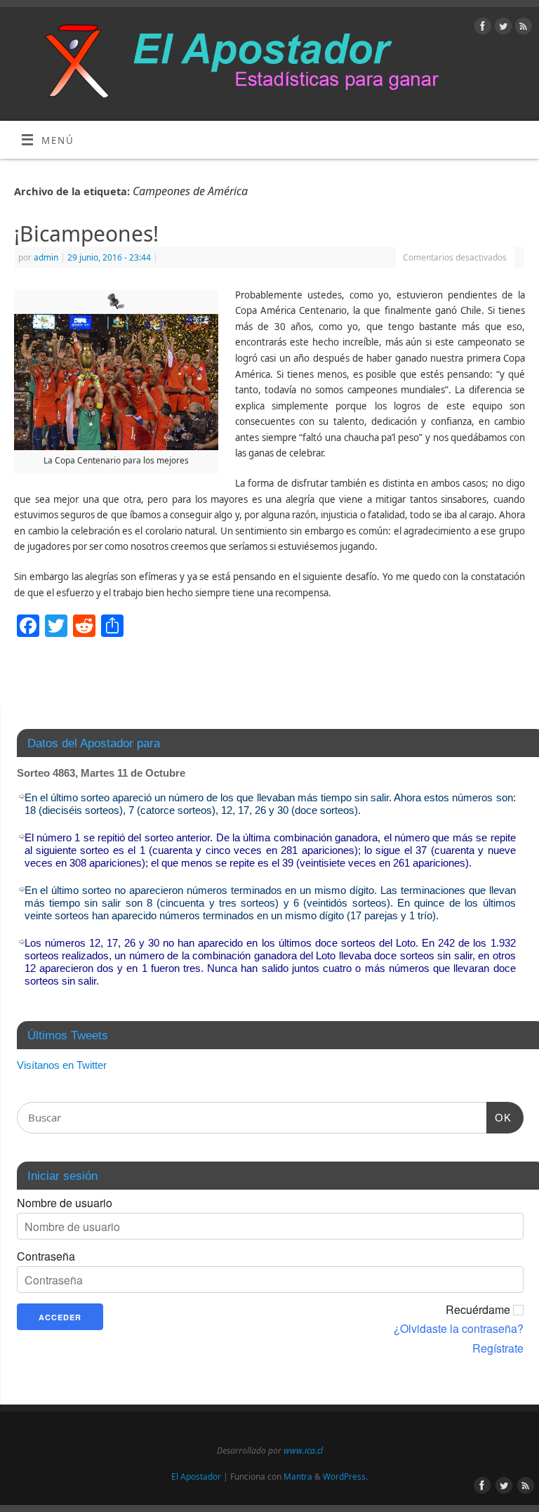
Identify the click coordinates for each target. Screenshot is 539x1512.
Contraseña (46, 1256)
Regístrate (498, 1348)
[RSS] (522, 28)
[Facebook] (481, 28)
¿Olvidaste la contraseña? (459, 1329)
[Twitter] (501, 28)
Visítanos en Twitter (62, 1065)
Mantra (298, 1477)
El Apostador (196, 1477)
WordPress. (345, 1477)
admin (46, 257)
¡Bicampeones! (86, 233)
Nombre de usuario (64, 1203)
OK (499, 1117)
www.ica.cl (303, 1451)
